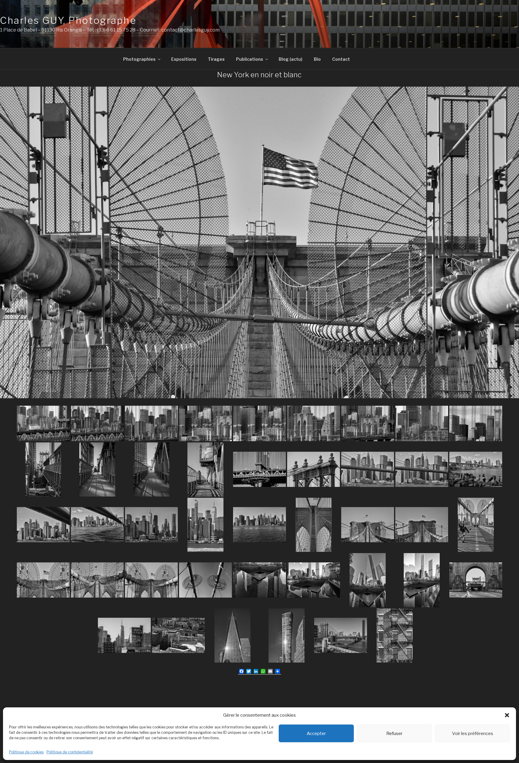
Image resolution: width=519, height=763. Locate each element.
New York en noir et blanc (259, 74)
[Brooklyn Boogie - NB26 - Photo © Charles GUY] (476, 525)
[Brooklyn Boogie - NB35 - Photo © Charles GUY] (475, 580)
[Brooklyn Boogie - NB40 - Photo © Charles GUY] (340, 635)
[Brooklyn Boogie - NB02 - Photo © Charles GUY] (97, 423)
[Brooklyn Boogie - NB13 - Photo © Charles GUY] (205, 469)
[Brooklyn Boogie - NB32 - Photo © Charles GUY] (313, 580)
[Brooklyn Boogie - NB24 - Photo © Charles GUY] (314, 525)
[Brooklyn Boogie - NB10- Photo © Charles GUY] (43, 469)
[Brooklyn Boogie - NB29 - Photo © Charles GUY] (151, 580)
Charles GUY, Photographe (68, 20)
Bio (317, 59)
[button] (507, 715)
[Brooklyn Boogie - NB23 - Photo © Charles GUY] (259, 524)
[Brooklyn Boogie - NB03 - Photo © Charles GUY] (151, 423)
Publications (249, 59)
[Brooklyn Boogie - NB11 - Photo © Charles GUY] (97, 469)
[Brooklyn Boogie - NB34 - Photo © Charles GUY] (422, 580)
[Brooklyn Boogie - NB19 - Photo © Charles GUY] (43, 524)
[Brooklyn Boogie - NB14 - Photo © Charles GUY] (259, 469)
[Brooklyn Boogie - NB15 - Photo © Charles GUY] (313, 469)
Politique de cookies (26, 752)
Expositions (183, 59)
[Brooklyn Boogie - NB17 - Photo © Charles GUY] (421, 469)
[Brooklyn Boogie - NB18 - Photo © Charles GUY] (475, 469)
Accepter (316, 733)
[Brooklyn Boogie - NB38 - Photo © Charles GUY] (232, 635)
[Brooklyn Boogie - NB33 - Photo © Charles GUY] (368, 580)
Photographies (139, 59)
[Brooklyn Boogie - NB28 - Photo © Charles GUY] (97, 580)
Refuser (394, 733)
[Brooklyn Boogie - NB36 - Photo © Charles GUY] (124, 635)
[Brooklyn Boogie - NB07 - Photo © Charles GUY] (367, 423)
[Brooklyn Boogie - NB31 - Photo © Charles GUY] (259, 580)
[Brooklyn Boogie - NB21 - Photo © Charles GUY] (151, 524)
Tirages (216, 59)
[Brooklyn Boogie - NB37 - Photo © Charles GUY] (178, 635)
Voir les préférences (472, 733)
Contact (341, 59)
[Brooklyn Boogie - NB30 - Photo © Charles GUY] (205, 580)
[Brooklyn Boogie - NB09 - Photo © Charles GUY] (475, 423)
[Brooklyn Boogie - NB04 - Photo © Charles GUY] (205, 423)
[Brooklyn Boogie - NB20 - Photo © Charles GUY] (97, 524)
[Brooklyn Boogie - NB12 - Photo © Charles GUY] (151, 469)
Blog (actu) (290, 59)
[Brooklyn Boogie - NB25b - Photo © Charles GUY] (421, 524)
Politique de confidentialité (70, 752)
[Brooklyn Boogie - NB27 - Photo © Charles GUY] (43, 580)
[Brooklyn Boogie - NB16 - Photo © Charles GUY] (367, 469)
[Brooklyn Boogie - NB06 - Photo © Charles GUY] (313, 423)
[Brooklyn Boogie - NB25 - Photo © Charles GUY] (367, 524)
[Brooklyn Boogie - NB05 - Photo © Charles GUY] (259, 423)
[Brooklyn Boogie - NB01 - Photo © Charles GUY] (43, 423)
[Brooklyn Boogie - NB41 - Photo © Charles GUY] (395, 635)
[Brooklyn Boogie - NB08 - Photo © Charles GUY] (421, 423)
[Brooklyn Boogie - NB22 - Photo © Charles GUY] (205, 525)
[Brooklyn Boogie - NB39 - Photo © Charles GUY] (287, 635)
